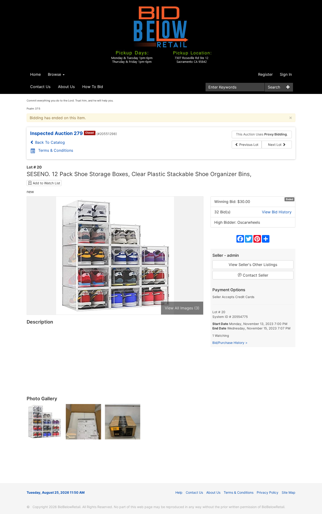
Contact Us (40, 86)
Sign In (286, 74)
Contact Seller (255, 275)
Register (265, 74)
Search (274, 87)
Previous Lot (248, 145)
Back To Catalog (49, 142)
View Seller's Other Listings (253, 264)
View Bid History (277, 212)
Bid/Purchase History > (230, 343)
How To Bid (92, 86)
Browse (55, 74)
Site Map (288, 492)
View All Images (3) (182, 308)
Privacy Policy (267, 492)
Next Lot (275, 145)
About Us (66, 86)
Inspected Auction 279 (56, 133)
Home (35, 74)
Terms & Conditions (55, 150)
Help (178, 492)
